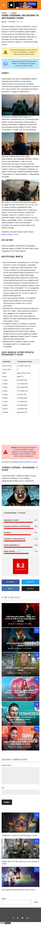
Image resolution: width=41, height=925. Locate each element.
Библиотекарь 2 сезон (10, 234)
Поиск (4, 899)
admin (5, 22)
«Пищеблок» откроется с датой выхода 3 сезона (19, 835)
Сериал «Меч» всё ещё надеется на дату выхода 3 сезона (20, 862)
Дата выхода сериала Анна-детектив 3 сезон (18, 889)
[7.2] (20, 886)
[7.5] (20, 858)
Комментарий (7, 765)
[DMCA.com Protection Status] (5, 924)
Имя (3, 788)
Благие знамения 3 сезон (27, 462)
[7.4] (20, 832)
